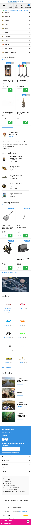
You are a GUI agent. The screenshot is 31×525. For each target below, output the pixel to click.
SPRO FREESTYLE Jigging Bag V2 (23, 258)
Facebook (3, 439)
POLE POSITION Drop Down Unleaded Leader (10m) (16, 185)
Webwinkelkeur (23, 511)
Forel (6, 28)
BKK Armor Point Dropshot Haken (21, 226)
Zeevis (7, 24)
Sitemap (26, 500)
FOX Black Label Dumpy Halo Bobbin (22, 81)
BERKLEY (22, 308)
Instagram (6, 439)
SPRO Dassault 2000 (7, 258)
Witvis (7, 20)
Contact (11, 136)
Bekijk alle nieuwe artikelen (9, 272)
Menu (4, 7)
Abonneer (25, 449)
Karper (7, 12)
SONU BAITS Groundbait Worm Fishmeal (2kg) (8, 82)
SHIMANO (22, 350)
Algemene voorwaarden (9, 500)
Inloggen (16, 7)
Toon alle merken (6, 367)
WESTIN (22, 362)
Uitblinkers (8, 48)
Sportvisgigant (17, 507)
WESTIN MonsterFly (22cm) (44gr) (15, 167)
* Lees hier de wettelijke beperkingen (10, 452)
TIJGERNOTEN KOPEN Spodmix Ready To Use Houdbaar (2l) (16, 158)
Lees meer (20, 384)
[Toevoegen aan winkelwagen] (10, 90)
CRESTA (8, 325)
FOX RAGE (8, 337)
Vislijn (7, 40)
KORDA (22, 337)
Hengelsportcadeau (11, 52)
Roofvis (7, 16)
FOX (22, 325)
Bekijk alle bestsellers (7, 127)
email (10, 432)
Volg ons (4, 435)
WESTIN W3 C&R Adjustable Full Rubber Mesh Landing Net (8, 227)
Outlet (7, 44)
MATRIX (8, 350)
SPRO (8, 362)
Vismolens (8, 36)
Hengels (7, 32)
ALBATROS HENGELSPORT (8, 310)
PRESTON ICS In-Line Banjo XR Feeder (23, 113)
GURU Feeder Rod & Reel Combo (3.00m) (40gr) (7, 114)
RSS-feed (19, 500)
